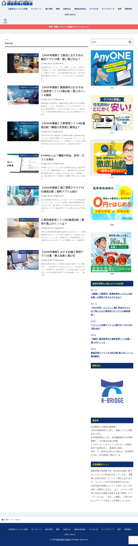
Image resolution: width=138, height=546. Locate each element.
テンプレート (36, 9)
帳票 (58, 9)
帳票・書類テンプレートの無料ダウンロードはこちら (69, 27)
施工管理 (49, 9)
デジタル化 (93, 9)
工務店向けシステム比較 (18, 9)
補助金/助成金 (80, 9)
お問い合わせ (70, 14)
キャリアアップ (108, 9)
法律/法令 (67, 9)
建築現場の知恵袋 (63, 540)
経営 (120, 9)
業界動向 (128, 9)
